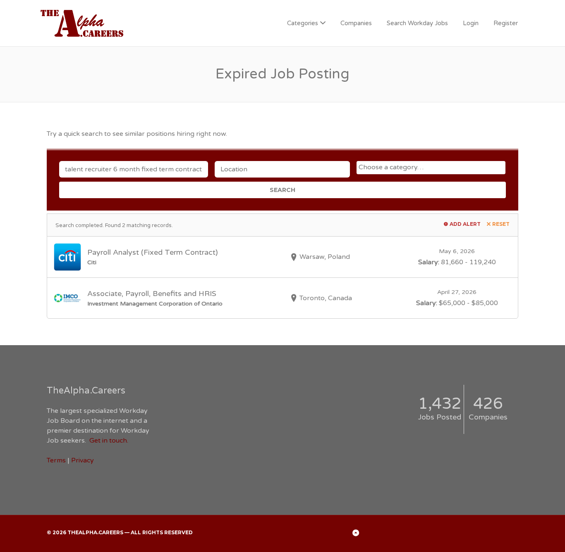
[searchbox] (432, 167)
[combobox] (431, 167)
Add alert (465, 224)
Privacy (82, 460)
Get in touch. (108, 440)
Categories (302, 23)
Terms (56, 460)
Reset (501, 224)
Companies (356, 23)
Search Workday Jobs (417, 23)
